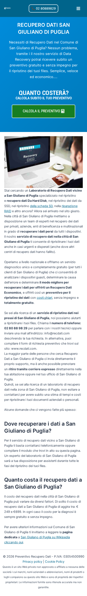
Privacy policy (32, 562)
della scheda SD (41, 206)
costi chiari (44, 298)
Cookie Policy (54, 562)
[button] (43, 8)
